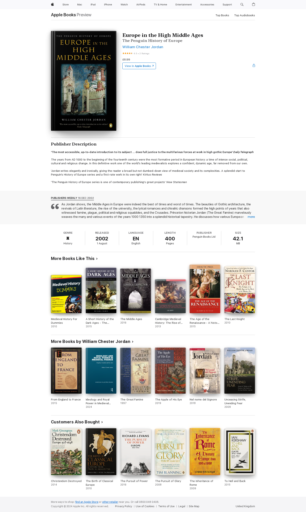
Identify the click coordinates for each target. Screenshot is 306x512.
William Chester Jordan (142, 47)
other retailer (110, 502)
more (251, 217)
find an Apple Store (86, 502)
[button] (242, 4)
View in (138, 66)
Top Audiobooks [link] (244, 15)
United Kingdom (245, 506)
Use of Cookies (145, 506)
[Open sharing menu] (254, 66)
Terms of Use (166, 506)
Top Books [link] (222, 15)
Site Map (194, 506)
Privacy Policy (123, 506)
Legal (181, 506)
